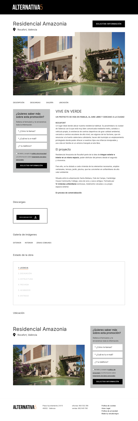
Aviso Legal (106, 408)
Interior (29, 243)
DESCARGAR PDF (26, 217)
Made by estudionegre (110, 414)
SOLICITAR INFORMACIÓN (108, 24)
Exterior (17, 243)
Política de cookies (109, 406)
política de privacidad (39, 154)
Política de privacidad (110, 411)
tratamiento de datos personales (104, 376)
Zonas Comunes (43, 243)
